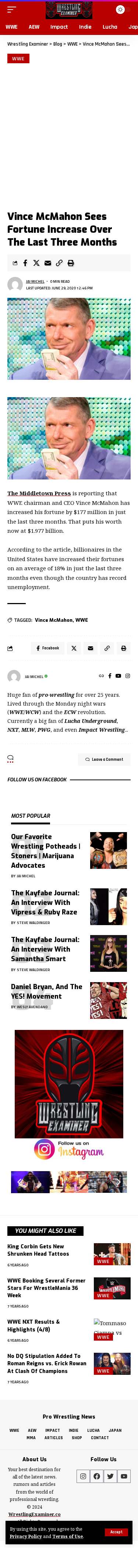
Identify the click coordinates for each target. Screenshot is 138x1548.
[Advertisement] (69, 136)
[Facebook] (109, 676)
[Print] (71, 263)
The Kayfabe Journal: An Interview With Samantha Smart (45, 949)
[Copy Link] (59, 263)
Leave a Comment (107, 759)
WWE (18, 58)
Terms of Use (67, 1536)
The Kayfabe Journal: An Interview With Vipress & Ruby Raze (45, 903)
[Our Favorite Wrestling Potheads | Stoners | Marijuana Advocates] (108, 850)
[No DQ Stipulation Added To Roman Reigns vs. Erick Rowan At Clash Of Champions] (112, 1364)
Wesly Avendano (32, 1007)
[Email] (48, 263)
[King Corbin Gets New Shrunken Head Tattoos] (112, 1254)
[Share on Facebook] (25, 263)
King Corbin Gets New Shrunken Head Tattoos (38, 1250)
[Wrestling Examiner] (69, 9)
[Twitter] (110, 1476)
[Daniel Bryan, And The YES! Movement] (108, 1000)
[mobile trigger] (13, 10)
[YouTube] (118, 676)
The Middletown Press (39, 493)
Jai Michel (35, 281)
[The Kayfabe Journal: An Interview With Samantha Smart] (108, 953)
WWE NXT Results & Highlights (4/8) (33, 1326)
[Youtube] (124, 1476)
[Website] (101, 676)
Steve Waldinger (33, 922)
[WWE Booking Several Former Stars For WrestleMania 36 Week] (112, 1288)
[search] (105, 9)
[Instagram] (128, 676)
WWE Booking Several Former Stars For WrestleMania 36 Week (46, 1288)
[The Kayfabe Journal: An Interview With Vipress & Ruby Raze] (108, 906)
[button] (19, 1182)
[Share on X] (36, 263)
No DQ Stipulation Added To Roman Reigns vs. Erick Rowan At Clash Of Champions (46, 1364)
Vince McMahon (53, 620)
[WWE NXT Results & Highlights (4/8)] (112, 1330)
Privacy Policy (26, 1536)
